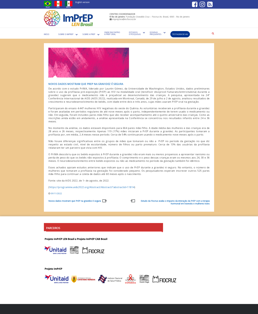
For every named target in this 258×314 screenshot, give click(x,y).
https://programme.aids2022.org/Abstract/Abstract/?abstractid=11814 (91, 187)
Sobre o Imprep (65, 34)
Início (46, 34)
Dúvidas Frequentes (155, 33)
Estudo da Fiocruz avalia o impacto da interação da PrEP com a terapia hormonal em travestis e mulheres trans (175, 202)
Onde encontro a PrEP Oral (112, 33)
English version (82, 2)
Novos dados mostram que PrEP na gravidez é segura (85, 84)
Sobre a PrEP (88, 34)
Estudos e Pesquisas (135, 33)
